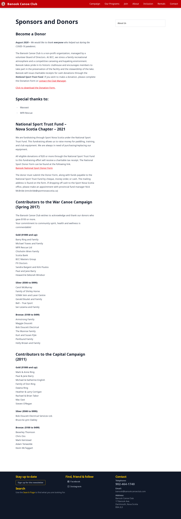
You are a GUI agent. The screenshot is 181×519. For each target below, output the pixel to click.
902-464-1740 (125, 484)
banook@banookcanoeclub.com (130, 491)
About (135, 3)
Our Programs (112, 3)
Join (126, 3)
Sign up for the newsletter (30, 482)
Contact (174, 3)
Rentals (161, 3)
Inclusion (148, 3)
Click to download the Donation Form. (35, 87)
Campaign (95, 3)
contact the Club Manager (52, 80)
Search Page (29, 492)
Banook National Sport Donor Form (34, 168)
